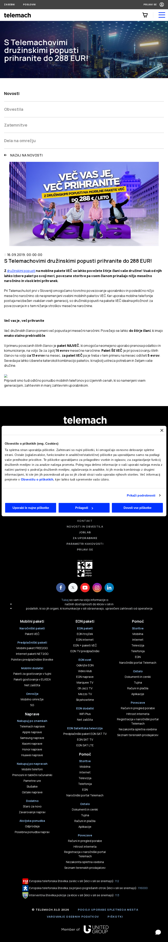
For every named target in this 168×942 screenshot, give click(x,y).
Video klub (85, 671)
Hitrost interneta (85, 846)
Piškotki (115, 916)
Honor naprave (32, 749)
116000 (143, 888)
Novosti (11, 93)
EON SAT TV (85, 739)
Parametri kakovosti (85, 544)
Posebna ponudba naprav (32, 832)
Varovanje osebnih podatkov (73, 916)
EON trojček (85, 634)
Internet (85, 772)
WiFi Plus (85, 714)
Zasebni (9, 4)
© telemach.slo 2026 (50, 909)
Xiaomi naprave (32, 744)
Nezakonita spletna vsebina (85, 862)
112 (117, 881)
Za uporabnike (85, 538)
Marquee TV (85, 682)
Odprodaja (32, 826)
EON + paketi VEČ (85, 645)
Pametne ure (32, 781)
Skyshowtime (85, 700)
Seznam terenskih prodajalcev (85, 868)
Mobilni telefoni (32, 769)
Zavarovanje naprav (32, 812)
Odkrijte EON (85, 665)
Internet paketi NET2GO (32, 654)
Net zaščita (32, 685)
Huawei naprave (32, 755)
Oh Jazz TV (85, 688)
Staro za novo (32, 806)
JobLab (85, 532)
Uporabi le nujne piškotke (30, 507)
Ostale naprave (32, 792)
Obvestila (13, 109)
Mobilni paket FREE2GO (32, 648)
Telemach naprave (32, 726)
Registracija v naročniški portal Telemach (85, 854)
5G (32, 705)
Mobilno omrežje (32, 699)
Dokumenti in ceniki (85, 809)
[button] (158, 932)
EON (85, 789)
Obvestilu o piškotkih (37, 479)
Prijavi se (150, 4)
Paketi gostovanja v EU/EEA (32, 679)
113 (117, 895)
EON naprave (85, 677)
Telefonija (85, 784)
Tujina (85, 815)
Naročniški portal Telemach (84, 795)
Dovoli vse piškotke (137, 507)
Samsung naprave (32, 738)
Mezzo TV (85, 694)
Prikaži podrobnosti (141, 495)
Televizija (84, 778)
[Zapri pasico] (161, 430)
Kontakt (85, 521)
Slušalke (32, 786)
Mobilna (85, 766)
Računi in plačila (84, 821)
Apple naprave (32, 732)
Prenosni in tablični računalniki (32, 775)
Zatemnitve (15, 125)
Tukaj (65, 600)
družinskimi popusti (21, 271)
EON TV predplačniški (84, 651)
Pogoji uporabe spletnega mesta (108, 909)
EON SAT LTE (85, 745)
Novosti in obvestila (85, 526)
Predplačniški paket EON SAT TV (85, 734)
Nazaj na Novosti (26, 155)
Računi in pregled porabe (85, 841)
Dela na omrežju (20, 140)
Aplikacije (84, 827)
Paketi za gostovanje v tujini (32, 674)
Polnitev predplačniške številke (32, 659)
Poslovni (29, 4)
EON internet (85, 640)
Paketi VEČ (32, 634)
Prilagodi (81, 507)
